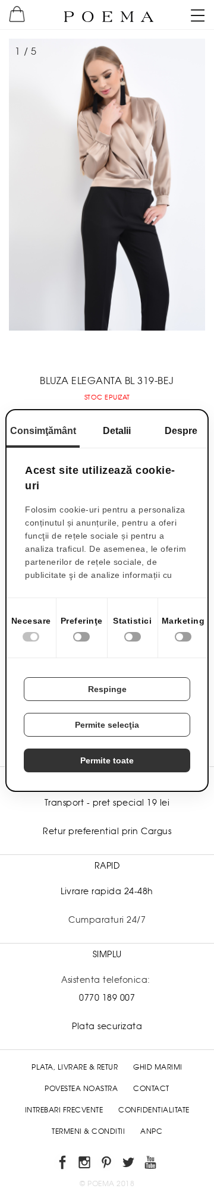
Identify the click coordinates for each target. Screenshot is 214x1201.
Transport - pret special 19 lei (107, 802)
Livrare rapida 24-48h (107, 891)
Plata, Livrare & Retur (75, 1067)
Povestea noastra (81, 1088)
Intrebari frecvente (64, 1110)
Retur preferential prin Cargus (107, 831)
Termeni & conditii (88, 1131)
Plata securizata (107, 1026)
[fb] (63, 1164)
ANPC (151, 1131)
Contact (151, 1088)
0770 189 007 (107, 997)
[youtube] (151, 1164)
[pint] (107, 1164)
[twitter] (129, 1164)
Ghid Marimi (157, 1067)
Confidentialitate (154, 1110)
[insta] (85, 1164)
